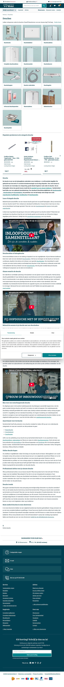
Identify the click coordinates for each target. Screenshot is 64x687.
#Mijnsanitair (6, 625)
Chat (11, 569)
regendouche (6, 208)
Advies (26, 10)
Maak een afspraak (38, 588)
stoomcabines (17, 442)
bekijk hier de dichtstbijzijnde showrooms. (42, 517)
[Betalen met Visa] (22, 679)
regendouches (7, 195)
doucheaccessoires (43, 440)
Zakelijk (58, 10)
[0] (55, 5)
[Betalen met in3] (50, 678)
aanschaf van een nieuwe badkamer (41, 188)
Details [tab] (32, 332)
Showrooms (41, 10)
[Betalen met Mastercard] (32, 679)
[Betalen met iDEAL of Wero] (18, 679)
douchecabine (26, 259)
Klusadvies (36, 601)
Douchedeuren (9, 432)
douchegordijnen (7, 440)
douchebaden (40, 261)
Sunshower (41, 442)
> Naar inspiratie (7, 629)
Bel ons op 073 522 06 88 (17, 578)
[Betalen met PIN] (36, 679)
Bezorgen (5, 596)
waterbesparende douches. (43, 417)
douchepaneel (40, 206)
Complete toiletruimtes (9, 615)
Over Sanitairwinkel (38, 615)
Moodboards (6, 618)
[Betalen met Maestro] (27, 679)
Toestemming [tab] (11, 332)
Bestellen (5, 591)
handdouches (23, 195)
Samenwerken (37, 623)
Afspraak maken (50, 10)
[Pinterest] (35, 663)
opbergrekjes (16, 440)
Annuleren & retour (8, 598)
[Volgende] (60, 155)
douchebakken (18, 193)
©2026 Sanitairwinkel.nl (10, 674)
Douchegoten (9, 434)
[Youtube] (33, 663)
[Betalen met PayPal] (41, 678)
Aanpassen (31, 355)
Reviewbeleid (6, 603)
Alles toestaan (52, 355)
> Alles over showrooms (39, 629)
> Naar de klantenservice (10, 606)
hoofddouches (15, 195)
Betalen (5, 593)
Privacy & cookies (38, 674)
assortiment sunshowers (34, 216)
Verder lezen (57, 22)
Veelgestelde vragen (16, 552)
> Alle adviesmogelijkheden (40, 604)
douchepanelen (33, 195)
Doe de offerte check (38, 591)
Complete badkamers (9, 613)
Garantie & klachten (8, 601)
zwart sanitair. (6, 288)
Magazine (5, 623)
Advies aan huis (37, 596)
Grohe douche (7, 528)
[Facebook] (30, 663)
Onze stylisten (37, 598)
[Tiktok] (40, 663)
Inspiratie (20, 10)
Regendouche (9, 430)
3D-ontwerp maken (38, 593)
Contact (35, 625)
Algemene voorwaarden (24, 674)
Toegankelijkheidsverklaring (52, 674)
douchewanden (57, 190)
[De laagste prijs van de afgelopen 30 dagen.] (31, 169)
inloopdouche (30, 266)
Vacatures (35, 618)
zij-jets (48, 206)
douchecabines (7, 193)
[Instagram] (38, 663)
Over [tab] (53, 332)
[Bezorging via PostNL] (13, 678)
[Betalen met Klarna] (46, 679)
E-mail (12, 561)
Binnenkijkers (6, 620)
